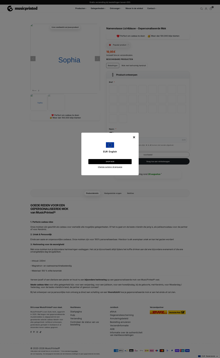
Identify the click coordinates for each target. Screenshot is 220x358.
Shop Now (110, 161)
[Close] (134, 137)
